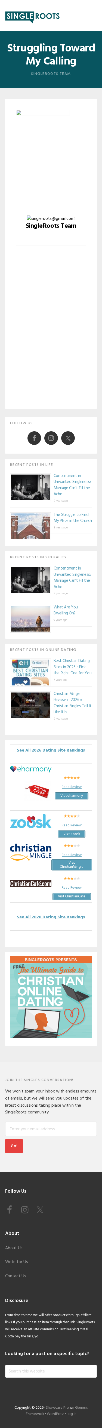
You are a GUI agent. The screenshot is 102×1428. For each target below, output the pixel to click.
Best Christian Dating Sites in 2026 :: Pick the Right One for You (73, 667)
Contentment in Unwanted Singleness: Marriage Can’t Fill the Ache (72, 485)
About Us (14, 1248)
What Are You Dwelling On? (66, 610)
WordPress (55, 1414)
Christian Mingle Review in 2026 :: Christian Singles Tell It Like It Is (73, 703)
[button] (93, 15)
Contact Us (15, 1276)
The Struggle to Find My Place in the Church (73, 518)
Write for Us (16, 1262)
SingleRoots (32, 15)
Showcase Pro (57, 1408)
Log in (71, 1414)
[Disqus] (51, 331)
